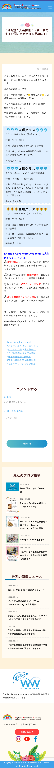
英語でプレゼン (16, 364)
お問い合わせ (27, 732)
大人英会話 (30, 349)
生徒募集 (43, 69)
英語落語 (31, 364)
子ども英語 (30, 353)
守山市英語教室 (16, 360)
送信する (27, 443)
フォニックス (31, 345)
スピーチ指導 (15, 345)
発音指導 (31, 360)
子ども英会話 (15, 353)
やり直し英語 (15, 349)
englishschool (23, 342)
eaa (10, 342)
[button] (49, 6)
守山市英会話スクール (19, 356)
